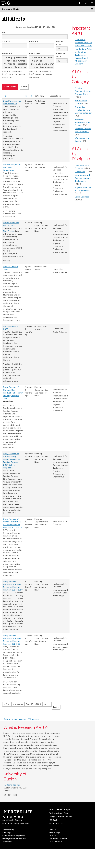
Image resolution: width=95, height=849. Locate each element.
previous (19, 704)
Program (33, 41)
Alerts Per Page (61, 55)
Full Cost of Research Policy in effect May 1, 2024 (83, 42)
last (56, 707)
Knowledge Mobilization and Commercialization (83, 110)
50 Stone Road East (12, 785)
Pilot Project (9, 231)
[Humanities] (42, 60)
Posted (28, 96)
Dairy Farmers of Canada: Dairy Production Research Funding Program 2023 (13, 393)
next (48, 704)
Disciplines (34, 53)
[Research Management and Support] (15, 67)
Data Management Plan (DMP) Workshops (12, 167)
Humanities (80, 171)
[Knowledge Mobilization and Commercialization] (15, 63)
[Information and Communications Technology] (42, 63)
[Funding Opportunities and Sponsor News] (15, 57)
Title (5, 96)
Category (7, 53)
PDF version (33, 719)
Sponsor (6, 41)
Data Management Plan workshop (12, 102)
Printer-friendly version (15, 719)
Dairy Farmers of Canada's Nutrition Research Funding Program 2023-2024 (13, 523)
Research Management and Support (83, 122)
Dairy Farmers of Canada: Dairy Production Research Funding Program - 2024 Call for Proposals (13, 460)
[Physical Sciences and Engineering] (42, 67)
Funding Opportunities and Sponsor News (83, 91)
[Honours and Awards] (15, 60)
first (8, 704)
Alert (4, 32)
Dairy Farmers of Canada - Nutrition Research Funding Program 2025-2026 (13, 585)
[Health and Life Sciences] (42, 57)
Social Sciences (82, 197)
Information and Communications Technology (83, 178)
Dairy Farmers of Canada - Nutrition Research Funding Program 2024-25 (12, 639)
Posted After (59, 43)
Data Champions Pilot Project (11, 224)
